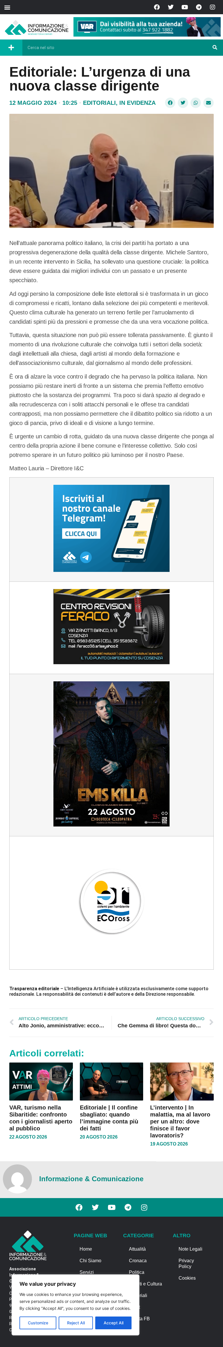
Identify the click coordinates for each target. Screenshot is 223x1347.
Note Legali (190, 1249)
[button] (7, 7)
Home (86, 1249)
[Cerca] (215, 47)
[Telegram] (198, 7)
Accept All (113, 1322)
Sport (134, 1307)
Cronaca (138, 1260)
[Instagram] (212, 7)
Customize (38, 1322)
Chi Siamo (90, 1260)
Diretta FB (139, 1318)
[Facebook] (157, 7)
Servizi (87, 1272)
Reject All (76, 1322)
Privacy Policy (186, 1263)
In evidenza (137, 103)
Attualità (137, 1249)
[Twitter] (171, 7)
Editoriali (99, 103)
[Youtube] (184, 7)
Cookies (187, 1278)
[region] (75, 1304)
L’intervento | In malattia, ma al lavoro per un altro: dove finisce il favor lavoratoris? (180, 1121)
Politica (136, 1272)
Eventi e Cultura (145, 1283)
